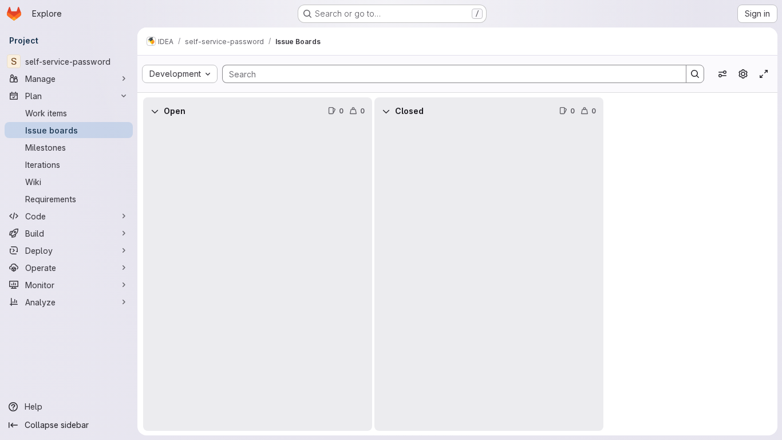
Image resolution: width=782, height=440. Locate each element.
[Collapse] (154, 111)
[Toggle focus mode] (764, 74)
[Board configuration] (743, 74)
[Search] (695, 74)
